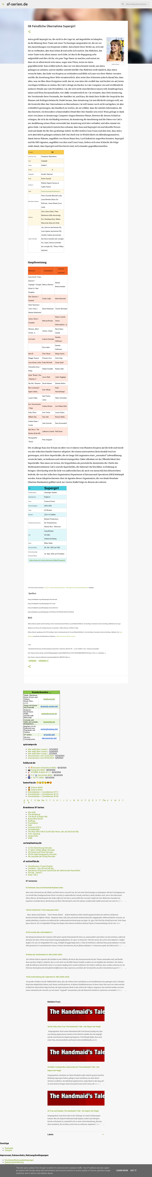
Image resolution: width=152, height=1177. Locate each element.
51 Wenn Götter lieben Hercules (41, 850)
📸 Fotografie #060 (36, 770)
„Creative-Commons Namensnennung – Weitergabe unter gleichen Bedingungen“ (66, 587)
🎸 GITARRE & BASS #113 (39, 772)
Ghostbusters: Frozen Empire (40, 866)
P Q (87, 800)
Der (38, 800)
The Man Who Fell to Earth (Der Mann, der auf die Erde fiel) (53, 832)
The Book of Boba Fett (37, 816)
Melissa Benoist (61, 636)
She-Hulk (32, 812)
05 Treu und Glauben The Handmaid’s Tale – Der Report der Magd (73, 1111)
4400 (30, 838)
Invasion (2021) (34, 827)
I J (62, 800)
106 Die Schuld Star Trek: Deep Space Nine (42, 910)
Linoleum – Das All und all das (41, 868)
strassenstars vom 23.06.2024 (41, 756)
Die (43, 800)
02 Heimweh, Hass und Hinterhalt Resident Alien (44, 888)
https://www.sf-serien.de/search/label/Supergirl (50, 191)
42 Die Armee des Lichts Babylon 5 (39, 932)
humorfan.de (49, 722)
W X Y (119, 800)
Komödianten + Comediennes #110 (43, 794)
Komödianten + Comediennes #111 (43, 792)
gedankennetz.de (49, 714)
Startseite (9, 1148)
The (104, 800)
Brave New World (35, 819)
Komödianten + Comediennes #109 (43, 796)
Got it (133, 1170)
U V (110, 800)
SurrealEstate (33, 829)
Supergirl (32, 661)
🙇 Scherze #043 (35, 790)
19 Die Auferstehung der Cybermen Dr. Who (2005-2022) (47, 977)
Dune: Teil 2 (33, 875)
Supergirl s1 (43, 661)
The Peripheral (34, 814)
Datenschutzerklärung (14, 1162)
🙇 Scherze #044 (35, 787)
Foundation (33, 823)
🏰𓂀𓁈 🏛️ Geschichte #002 (40, 775)
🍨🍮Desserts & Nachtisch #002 (42, 768)
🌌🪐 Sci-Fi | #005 (36, 777)
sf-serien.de (17, 4)
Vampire (8, 1150)
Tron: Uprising (34, 834)
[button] (29, 32)
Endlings (31, 821)
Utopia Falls (33, 836)
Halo (30, 825)
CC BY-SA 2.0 (69, 636)
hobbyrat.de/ (49, 699)
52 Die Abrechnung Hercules (40, 848)
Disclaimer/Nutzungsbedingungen (19, 1160)
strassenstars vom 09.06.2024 (41, 758)
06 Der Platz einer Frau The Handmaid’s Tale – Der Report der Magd (74, 1027)
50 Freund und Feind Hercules (40, 852)
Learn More (122, 1170)
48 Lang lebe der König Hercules (41, 856)
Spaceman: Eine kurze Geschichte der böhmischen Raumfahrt (54, 870)
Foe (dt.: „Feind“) (35, 873)
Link (74, 636)
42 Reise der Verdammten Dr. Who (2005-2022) (44, 955)
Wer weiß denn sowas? (38, 749)
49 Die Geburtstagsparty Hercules (42, 854)
